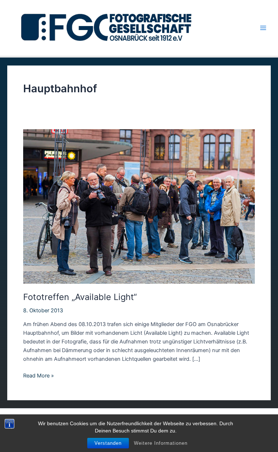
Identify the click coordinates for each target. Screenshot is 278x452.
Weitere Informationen (161, 443)
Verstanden (108, 443)
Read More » (38, 376)
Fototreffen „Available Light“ (80, 297)
